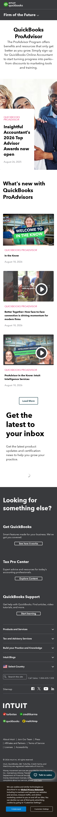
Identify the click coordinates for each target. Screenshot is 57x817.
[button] (28, 124)
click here (38, 780)
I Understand (16, 809)
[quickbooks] (13, 4)
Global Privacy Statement (32, 789)
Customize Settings (42, 809)
